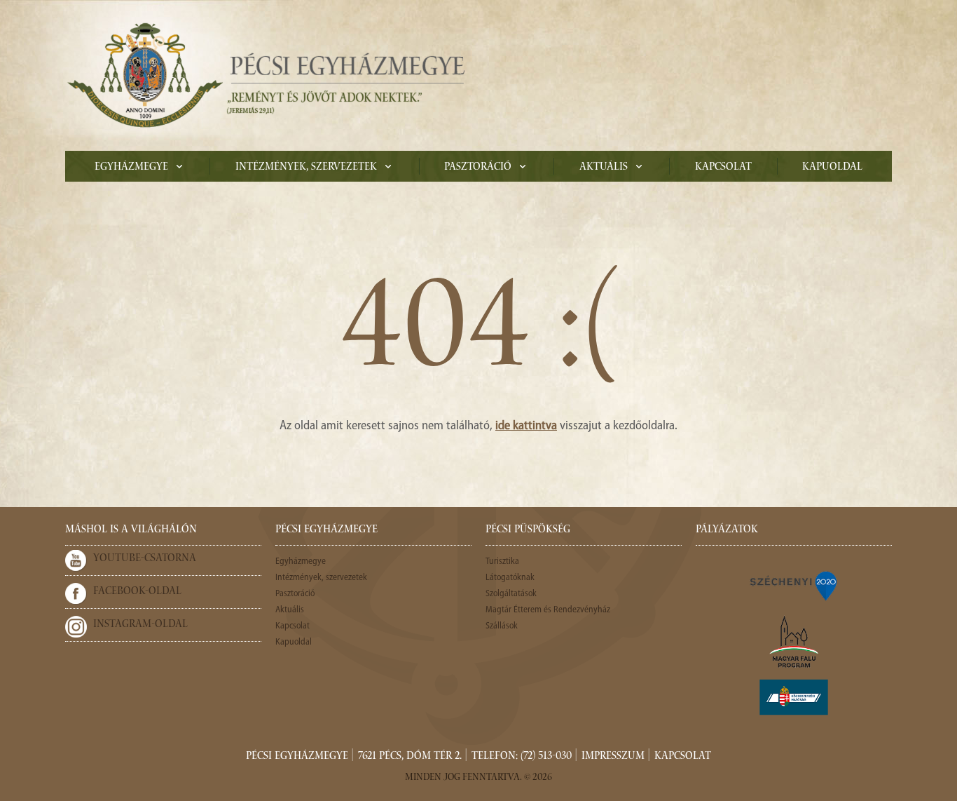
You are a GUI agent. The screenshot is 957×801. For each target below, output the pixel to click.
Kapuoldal (832, 167)
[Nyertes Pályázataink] (794, 585)
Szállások (502, 626)
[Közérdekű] (794, 697)
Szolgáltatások (511, 593)
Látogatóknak (510, 577)
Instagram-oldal (140, 625)
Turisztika (502, 561)
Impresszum (613, 756)
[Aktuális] (264, 75)
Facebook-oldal (137, 592)
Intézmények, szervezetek (306, 167)
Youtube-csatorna (144, 559)
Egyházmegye (131, 167)
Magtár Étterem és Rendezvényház (548, 609)
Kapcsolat (723, 167)
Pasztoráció (477, 167)
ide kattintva (526, 426)
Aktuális (603, 167)
